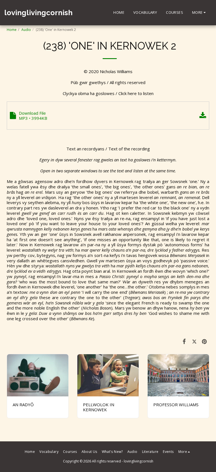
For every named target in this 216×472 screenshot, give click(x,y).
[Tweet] (194, 341)
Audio (26, 29)
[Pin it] (204, 341)
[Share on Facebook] (184, 341)
